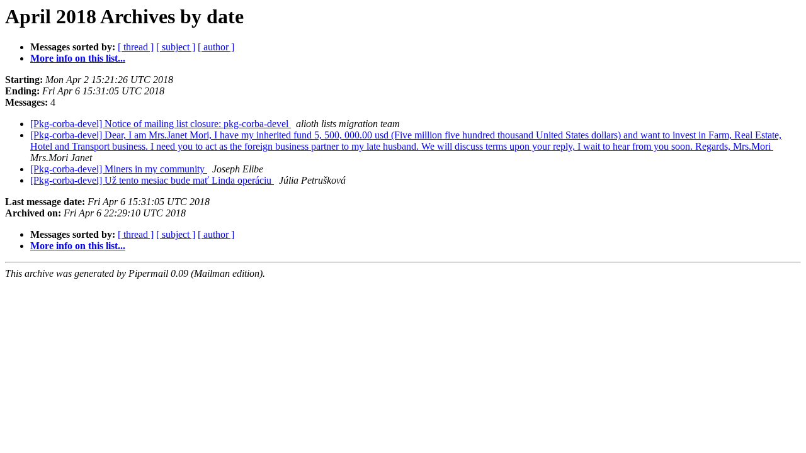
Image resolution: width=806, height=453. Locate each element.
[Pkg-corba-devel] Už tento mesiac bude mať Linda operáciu (152, 180)
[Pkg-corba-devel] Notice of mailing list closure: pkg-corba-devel (160, 123)
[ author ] (216, 47)
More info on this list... (77, 58)
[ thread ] (136, 47)
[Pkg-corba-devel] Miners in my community (118, 169)
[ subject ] (175, 47)
